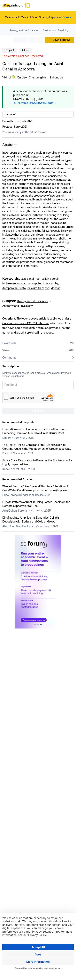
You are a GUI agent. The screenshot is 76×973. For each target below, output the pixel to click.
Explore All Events (60, 17)
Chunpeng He (37, 77)
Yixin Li (6, 77)
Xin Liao (22, 77)
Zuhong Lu (56, 77)
